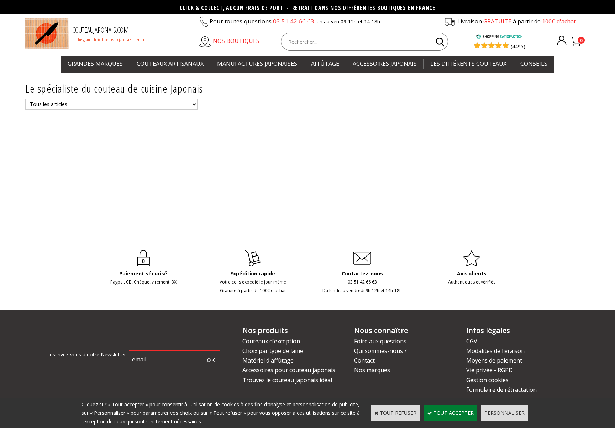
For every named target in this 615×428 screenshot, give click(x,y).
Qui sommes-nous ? (380, 351)
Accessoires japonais (385, 64)
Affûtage (325, 64)
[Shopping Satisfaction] (499, 37)
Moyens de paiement (494, 360)
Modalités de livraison (495, 351)
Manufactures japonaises (257, 64)
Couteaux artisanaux (170, 64)
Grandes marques (95, 64)
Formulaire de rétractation (501, 389)
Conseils (533, 64)
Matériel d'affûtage (268, 360)
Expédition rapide (252, 273)
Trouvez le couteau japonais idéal (287, 380)
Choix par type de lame (272, 351)
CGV (471, 341)
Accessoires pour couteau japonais (288, 370)
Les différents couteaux (468, 64)
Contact (364, 360)
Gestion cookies (487, 380)
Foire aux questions (380, 341)
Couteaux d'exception (271, 341)
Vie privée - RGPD (489, 370)
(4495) (518, 46)
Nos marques (372, 370)
